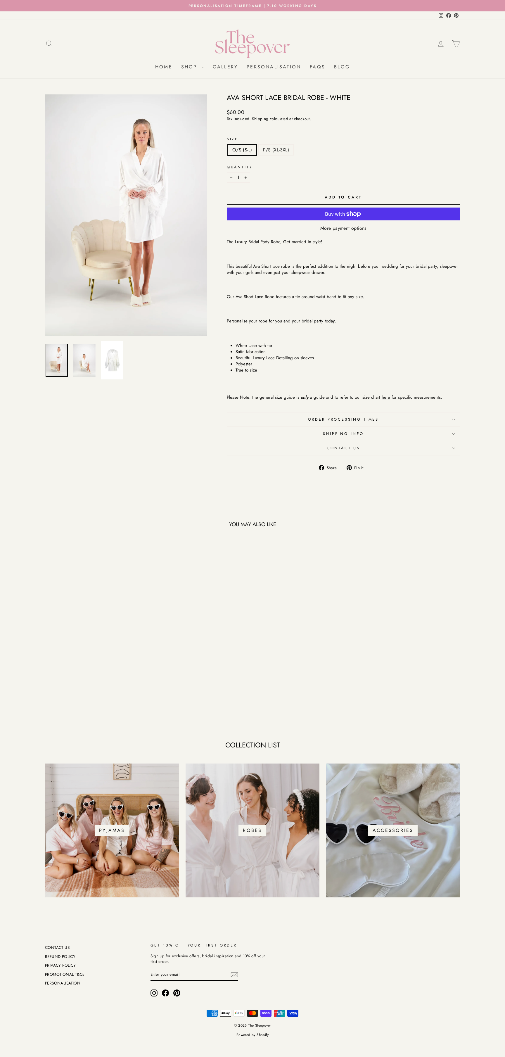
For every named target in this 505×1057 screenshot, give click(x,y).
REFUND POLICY (60, 956)
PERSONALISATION (274, 66)
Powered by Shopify (252, 1034)
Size (232, 139)
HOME (163, 66)
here (386, 397)
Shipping (260, 119)
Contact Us (343, 448)
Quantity (240, 167)
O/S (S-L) (242, 149)
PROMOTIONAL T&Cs (64, 974)
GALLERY (225, 66)
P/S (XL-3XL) (276, 149)
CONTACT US (57, 947)
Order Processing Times (343, 419)
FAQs (317, 66)
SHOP (190, 66)
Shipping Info (343, 433)
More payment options (343, 228)
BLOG (342, 66)
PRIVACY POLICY (60, 965)
